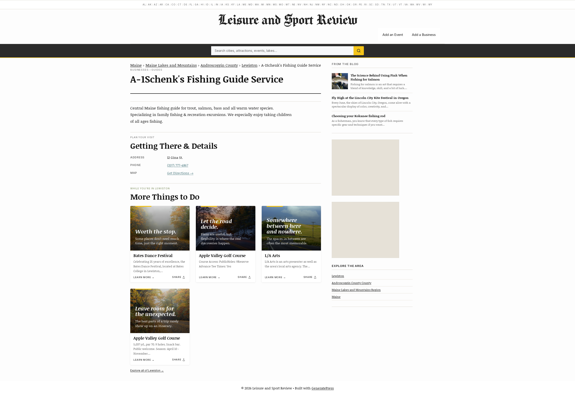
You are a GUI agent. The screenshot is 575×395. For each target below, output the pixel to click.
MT (288, 4)
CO (173, 4)
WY (430, 4)
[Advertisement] (365, 168)
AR (161, 4)
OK (349, 4)
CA (167, 4)
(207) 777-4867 (177, 165)
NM (317, 4)
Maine (136, 65)
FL (191, 4)
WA (412, 4)
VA (406, 4)
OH (342, 4)
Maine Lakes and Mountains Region (356, 290)
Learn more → (144, 277)
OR (355, 4)
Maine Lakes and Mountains (171, 65)
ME (244, 4)
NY (324, 4)
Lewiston (249, 65)
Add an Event (393, 35)
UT (395, 4)
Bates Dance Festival (152, 255)
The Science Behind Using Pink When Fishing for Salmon (379, 77)
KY (233, 4)
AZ (155, 4)
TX (389, 4)
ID (207, 4)
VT (400, 4)
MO (281, 4)
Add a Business (424, 35)
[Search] (359, 50)
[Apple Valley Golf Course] (225, 228)
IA (222, 4)
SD (377, 4)
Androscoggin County (219, 65)
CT (179, 4)
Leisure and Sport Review (287, 19)
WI (424, 4)
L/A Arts (272, 255)
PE (360, 4)
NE (294, 4)
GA (197, 4)
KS (227, 4)
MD (250, 4)
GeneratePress (323, 388)
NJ (311, 4)
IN (217, 4)
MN (268, 4)
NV (299, 4)
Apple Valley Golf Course (222, 255)
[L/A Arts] (291, 228)
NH (306, 4)
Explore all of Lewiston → (147, 370)
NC (330, 4)
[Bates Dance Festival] (160, 228)
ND (336, 4)
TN (383, 4)
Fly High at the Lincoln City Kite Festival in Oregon (370, 97)
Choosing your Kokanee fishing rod (358, 115)
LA (238, 4)
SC (371, 4)
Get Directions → (180, 172)
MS (275, 4)
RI (365, 4)
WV (418, 4)
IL (212, 4)
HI (202, 4)
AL (144, 4)
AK (150, 4)
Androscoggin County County (351, 283)
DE (185, 4)
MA (257, 4)
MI (262, 4)
